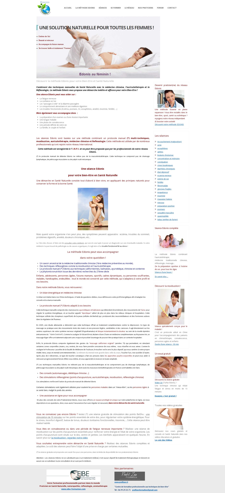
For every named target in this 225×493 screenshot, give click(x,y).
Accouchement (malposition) (169, 141)
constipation (162, 162)
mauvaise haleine (164, 199)
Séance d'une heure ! (163, 272)
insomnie (161, 196)
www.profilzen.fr (121, 482)
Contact (172, 8)
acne (159, 145)
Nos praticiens (145, 8)
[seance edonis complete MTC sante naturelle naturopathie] (171, 241)
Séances (103, 8)
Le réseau (129, 8)
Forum (160, 8)
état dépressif (163, 172)
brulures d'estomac (165, 155)
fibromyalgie (162, 185)
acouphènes (162, 148)
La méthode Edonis (85, 8)
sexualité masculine (165, 212)
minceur (160, 202)
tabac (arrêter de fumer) (167, 219)
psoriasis (161, 209)
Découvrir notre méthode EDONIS (169, 124)
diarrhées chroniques (166, 168)
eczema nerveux (164, 175)
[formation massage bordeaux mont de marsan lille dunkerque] (129, 476)
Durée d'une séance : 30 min (167, 344)
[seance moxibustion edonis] (171, 306)
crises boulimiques (165, 165)
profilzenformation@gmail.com (144, 490)
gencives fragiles (164, 189)
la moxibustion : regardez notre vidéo (69, 437)
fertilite (160, 182)
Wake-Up (158, 382)
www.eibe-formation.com (73, 489)
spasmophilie (162, 216)
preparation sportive (165, 206)
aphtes (160, 152)
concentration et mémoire (168, 158)
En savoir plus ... (161, 276)
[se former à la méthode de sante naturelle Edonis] (171, 99)
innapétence (162, 192)
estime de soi (163, 179)
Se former (116, 8)
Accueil (68, 8)
